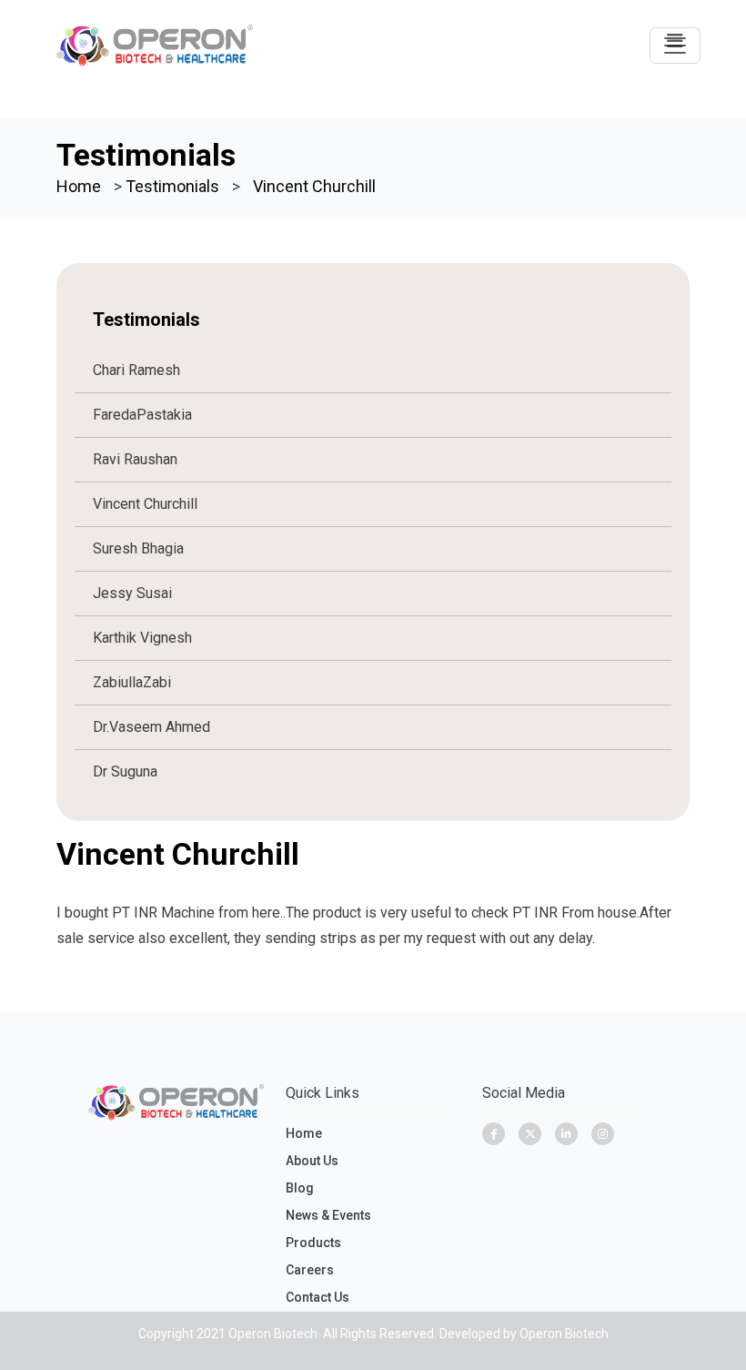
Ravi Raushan (135, 459)
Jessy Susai (132, 593)
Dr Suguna (125, 771)
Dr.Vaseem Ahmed (151, 727)
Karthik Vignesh (142, 637)
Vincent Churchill (145, 503)
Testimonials (172, 186)
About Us (312, 1160)
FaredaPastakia (142, 414)
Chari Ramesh (136, 370)
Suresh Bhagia (138, 548)
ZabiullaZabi (132, 682)
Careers (310, 1270)
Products (313, 1242)
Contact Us (317, 1297)
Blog (300, 1188)
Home (78, 186)
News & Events (328, 1215)
